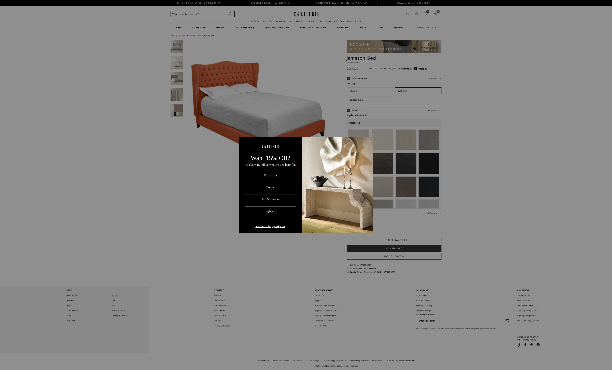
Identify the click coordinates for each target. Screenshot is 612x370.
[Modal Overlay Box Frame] (306, 185)
